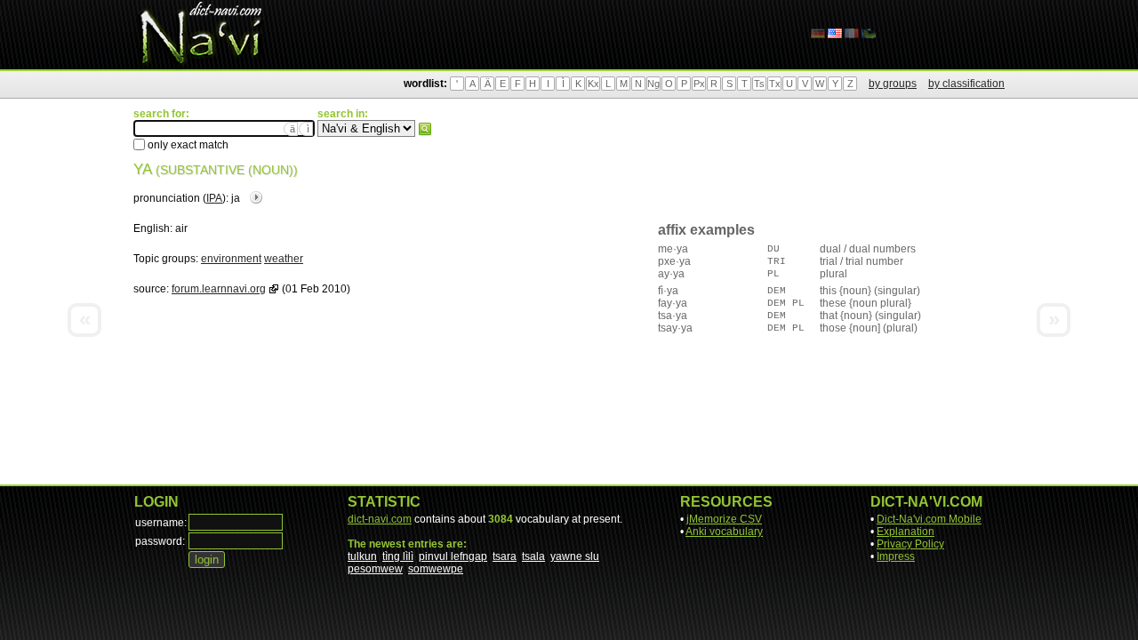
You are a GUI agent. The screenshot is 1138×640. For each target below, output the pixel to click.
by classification (966, 83)
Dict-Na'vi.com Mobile (929, 519)
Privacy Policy (910, 544)
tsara (505, 556)
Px (699, 83)
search (425, 129)
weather (283, 258)
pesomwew (375, 569)
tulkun (362, 556)
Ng (653, 83)
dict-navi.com (380, 519)
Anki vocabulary (724, 531)
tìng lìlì (397, 556)
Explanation (905, 531)
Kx (593, 83)
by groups (893, 83)
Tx (775, 83)
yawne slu (574, 556)
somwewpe (435, 569)
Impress (896, 556)
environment (231, 258)
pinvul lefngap (453, 556)
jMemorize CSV (724, 519)
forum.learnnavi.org (219, 289)
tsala (533, 556)
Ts (759, 83)
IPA (214, 198)
